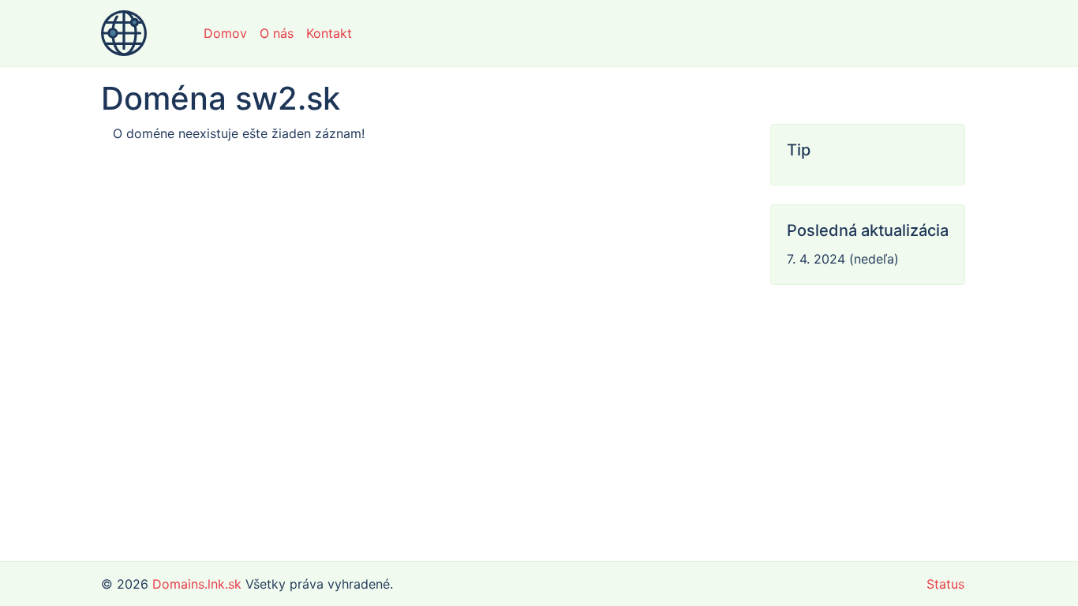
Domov (225, 33)
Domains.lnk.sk (196, 584)
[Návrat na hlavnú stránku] (124, 33)
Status (945, 584)
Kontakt (329, 33)
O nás (277, 33)
